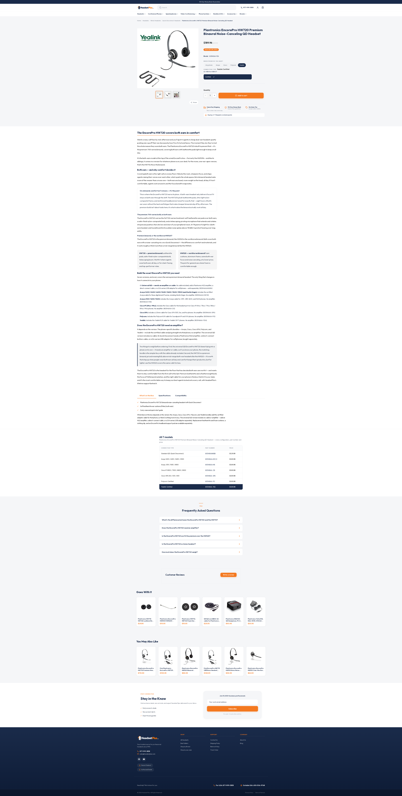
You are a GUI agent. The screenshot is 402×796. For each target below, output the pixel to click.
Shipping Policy (215, 743)
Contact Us (214, 740)
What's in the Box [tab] (146, 395)
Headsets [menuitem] (140, 14)
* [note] (215, 109)
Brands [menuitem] (242, 14)
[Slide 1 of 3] (159, 94)
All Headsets (185, 740)
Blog (241, 743)
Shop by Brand (185, 747)
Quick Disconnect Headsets (171, 20)
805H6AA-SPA (210, 476)
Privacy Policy (249, 792)
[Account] (258, 7)
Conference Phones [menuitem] (155, 14)
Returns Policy (214, 747)
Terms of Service (260, 792)
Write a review (228, 575)
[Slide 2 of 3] (168, 94)
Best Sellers (184, 743)
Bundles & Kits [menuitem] (218, 14)
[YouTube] (144, 759)
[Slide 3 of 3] (176, 94)
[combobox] (194, 7)
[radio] (209, 65)
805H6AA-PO (210, 481)
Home (139, 20)
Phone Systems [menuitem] (204, 14)
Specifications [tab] (165, 395)
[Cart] (263, 7)
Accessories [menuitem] (231, 14)
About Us (243, 740)
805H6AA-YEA (210, 487)
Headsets (146, 20)
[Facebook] (139, 759)
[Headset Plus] (145, 8)
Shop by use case (186, 750)
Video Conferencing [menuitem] (188, 14)
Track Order (214, 750)
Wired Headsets (156, 20)
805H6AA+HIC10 (211, 459)
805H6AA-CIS (210, 470)
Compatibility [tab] (181, 395)
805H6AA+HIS (210, 465)
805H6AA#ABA (210, 453)
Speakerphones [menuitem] (171, 14)
